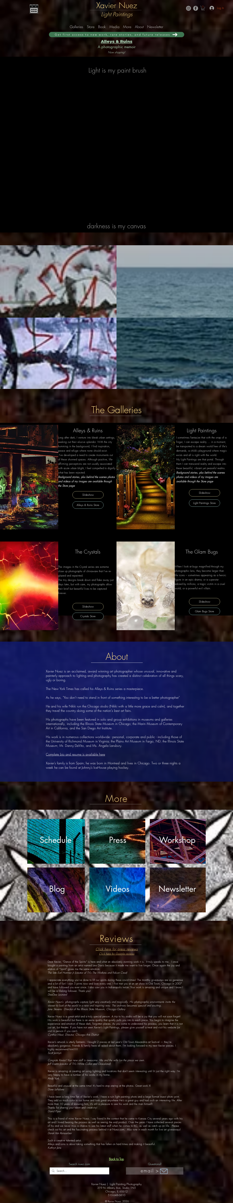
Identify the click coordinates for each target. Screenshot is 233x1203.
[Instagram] (188, 8)
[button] (203, 8)
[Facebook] (195, 8)
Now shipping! (116, 52)
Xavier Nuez (116, 5)
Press (117, 840)
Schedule (56, 840)
